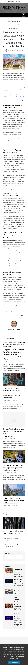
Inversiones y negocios (14, 28)
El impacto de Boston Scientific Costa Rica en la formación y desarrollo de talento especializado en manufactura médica (13, 354)
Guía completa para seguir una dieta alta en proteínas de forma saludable (18, 572)
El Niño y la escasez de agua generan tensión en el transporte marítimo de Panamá (14, 500)
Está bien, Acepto (14, 662)
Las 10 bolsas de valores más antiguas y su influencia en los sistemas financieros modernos (13, 533)
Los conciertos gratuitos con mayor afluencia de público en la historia (18, 583)
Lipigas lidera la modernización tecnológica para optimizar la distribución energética (13, 467)
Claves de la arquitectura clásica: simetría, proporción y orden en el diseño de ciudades (18, 595)
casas (6, 175)
